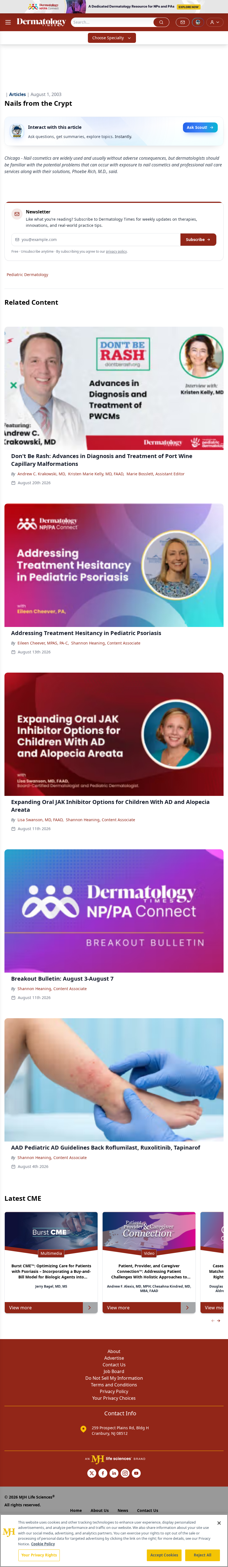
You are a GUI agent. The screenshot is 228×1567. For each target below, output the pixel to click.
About (114, 1351)
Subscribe (195, 239)
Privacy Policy (114, 1391)
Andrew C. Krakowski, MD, (42, 473)
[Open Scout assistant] (198, 22)
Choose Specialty (108, 37)
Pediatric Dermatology (27, 274)
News (123, 1510)
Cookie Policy (43, 1543)
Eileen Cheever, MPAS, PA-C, (43, 643)
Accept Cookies (164, 1555)
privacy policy (116, 251)
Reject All (202, 1555)
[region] (114, 1540)
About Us (100, 1510)
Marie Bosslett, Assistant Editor (156, 473)
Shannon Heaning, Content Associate (105, 643)
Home (76, 1510)
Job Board (114, 1371)
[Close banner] (221, 7)
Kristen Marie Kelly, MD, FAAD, (96, 473)
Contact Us (114, 1365)
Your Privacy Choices (114, 1398)
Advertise (114, 1358)
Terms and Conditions (114, 1385)
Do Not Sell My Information (114, 1378)
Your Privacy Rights (39, 1555)
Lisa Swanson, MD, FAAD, (41, 819)
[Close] (219, 1523)
